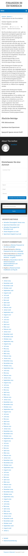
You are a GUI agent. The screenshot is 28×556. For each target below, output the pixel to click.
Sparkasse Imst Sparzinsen (11, 127)
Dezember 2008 (8, 518)
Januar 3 (6, 530)
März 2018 (7, 305)
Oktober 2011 (7, 436)
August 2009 (7, 499)
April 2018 (7, 302)
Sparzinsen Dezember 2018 (11, 225)
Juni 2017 (6, 319)
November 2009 (8, 492)
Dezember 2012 (8, 402)
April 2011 (6, 450)
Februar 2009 (7, 513)
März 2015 (7, 353)
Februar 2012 (7, 426)
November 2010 (8, 462)
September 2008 (9, 526)
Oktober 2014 (8, 365)
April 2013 (6, 392)
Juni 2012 (6, 416)
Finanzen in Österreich (14, 4)
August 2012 (7, 412)
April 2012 (6, 421)
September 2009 (8, 496)
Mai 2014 (6, 373)
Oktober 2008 (8, 523)
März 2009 (7, 511)
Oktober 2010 (8, 465)
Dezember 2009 (8, 489)
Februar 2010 (7, 484)
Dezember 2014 (8, 361)
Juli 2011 (6, 443)
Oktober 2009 (8, 494)
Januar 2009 (7, 516)
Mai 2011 (6, 448)
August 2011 (7, 441)
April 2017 (6, 324)
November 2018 (8, 285)
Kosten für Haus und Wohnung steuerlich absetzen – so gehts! (14, 255)
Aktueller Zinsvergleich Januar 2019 (14, 222)
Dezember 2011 (8, 431)
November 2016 (8, 336)
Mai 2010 (6, 477)
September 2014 (8, 368)
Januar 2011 (7, 458)
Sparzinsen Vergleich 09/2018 (12, 234)
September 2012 (8, 409)
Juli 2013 (6, 385)
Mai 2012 (6, 419)
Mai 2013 (6, 390)
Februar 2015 (7, 356)
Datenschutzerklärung (10, 540)
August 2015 (7, 344)
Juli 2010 (6, 472)
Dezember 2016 (8, 334)
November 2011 (8, 433)
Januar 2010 (7, 487)
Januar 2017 (7, 331)
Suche (14, 211)
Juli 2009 (6, 501)
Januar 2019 (7, 281)
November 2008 (8, 521)
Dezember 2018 (8, 283)
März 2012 (7, 424)
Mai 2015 (6, 348)
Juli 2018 (6, 295)
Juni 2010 (6, 475)
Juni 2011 (6, 445)
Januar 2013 (7, 399)
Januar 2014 (7, 378)
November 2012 (8, 404)
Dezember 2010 (8, 460)
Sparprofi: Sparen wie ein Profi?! (12, 132)
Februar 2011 (7, 455)
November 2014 (8, 363)
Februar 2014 (7, 375)
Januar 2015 (7, 358)
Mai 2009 (6, 506)
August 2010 (7, 470)
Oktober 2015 (8, 339)
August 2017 (7, 315)
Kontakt (6, 538)
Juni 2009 (6, 504)
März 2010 (7, 482)
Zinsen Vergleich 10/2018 (11, 231)
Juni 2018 (6, 298)
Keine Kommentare (14, 28)
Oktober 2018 (8, 288)
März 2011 (6, 453)
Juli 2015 (6, 346)
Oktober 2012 (8, 407)
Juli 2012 (6, 414)
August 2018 (7, 293)
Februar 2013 (7, 397)
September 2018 (8, 290)
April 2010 (7, 479)
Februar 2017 (7, 329)
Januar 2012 (7, 428)
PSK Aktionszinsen (8, 122)
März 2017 (7, 327)
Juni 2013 (6, 387)
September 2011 (8, 438)
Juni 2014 (6, 370)
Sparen (4, 28)
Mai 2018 (6, 300)
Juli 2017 (6, 317)
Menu (2, 11)
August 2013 (7, 382)
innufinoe (5, 27)
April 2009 (7, 509)
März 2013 (7, 395)
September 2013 (8, 380)
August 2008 (7, 528)
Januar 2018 (7, 310)
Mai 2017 (6, 322)
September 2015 (8, 341)
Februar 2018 (7, 307)
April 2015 (6, 351)
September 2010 (8, 467)
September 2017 (8, 312)
